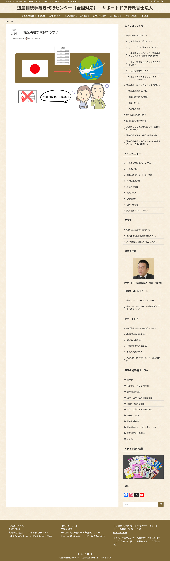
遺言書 (130, 379)
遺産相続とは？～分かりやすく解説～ (143, 85)
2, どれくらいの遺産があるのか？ (143, 47)
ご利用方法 (131, 192)
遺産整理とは (134, 108)
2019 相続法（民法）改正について (141, 241)
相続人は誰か (133, 415)
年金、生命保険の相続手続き (140, 409)
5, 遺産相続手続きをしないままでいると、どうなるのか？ (144, 78)
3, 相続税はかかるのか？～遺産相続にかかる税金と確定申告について (144, 54)
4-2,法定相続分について (139, 70)
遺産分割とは (134, 103)
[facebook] (148, 1)
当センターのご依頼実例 (138, 385)
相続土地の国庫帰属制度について (141, 235)
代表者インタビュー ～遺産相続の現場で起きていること (143, 308)
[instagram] (155, 1)
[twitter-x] (151, 1)
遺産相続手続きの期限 (138, 97)
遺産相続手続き (134, 391)
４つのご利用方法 (134, 352)
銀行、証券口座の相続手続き (140, 397)
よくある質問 (132, 186)
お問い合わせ (132, 204)
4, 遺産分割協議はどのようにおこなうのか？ (144, 63)
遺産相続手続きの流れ (138, 91)
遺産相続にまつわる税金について (142, 427)
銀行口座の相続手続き (136, 114)
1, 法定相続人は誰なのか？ (140, 41)
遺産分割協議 (133, 421)
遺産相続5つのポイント (136, 35)
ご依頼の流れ (132, 169)
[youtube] (158, 1)
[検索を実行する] (161, 504)
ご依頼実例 (131, 198)
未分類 (130, 439)
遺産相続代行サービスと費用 (139, 175)
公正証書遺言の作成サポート (139, 346)
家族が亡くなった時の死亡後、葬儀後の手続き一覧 (143, 128)
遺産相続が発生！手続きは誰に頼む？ (143, 135)
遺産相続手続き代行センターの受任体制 (143, 359)
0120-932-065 (120, 532)
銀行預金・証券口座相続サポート (141, 328)
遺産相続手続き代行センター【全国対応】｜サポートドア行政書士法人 (85, 7)
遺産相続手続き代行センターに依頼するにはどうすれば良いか (143, 142)
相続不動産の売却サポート (138, 334)
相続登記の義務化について (138, 229)
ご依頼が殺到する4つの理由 (138, 163)
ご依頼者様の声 (133, 181)
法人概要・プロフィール (137, 210)
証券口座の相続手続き (136, 120)
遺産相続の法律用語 (136, 433)
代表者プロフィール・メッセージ (141, 300)
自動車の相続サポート (136, 340)
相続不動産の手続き (136, 403)
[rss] (162, 1)
